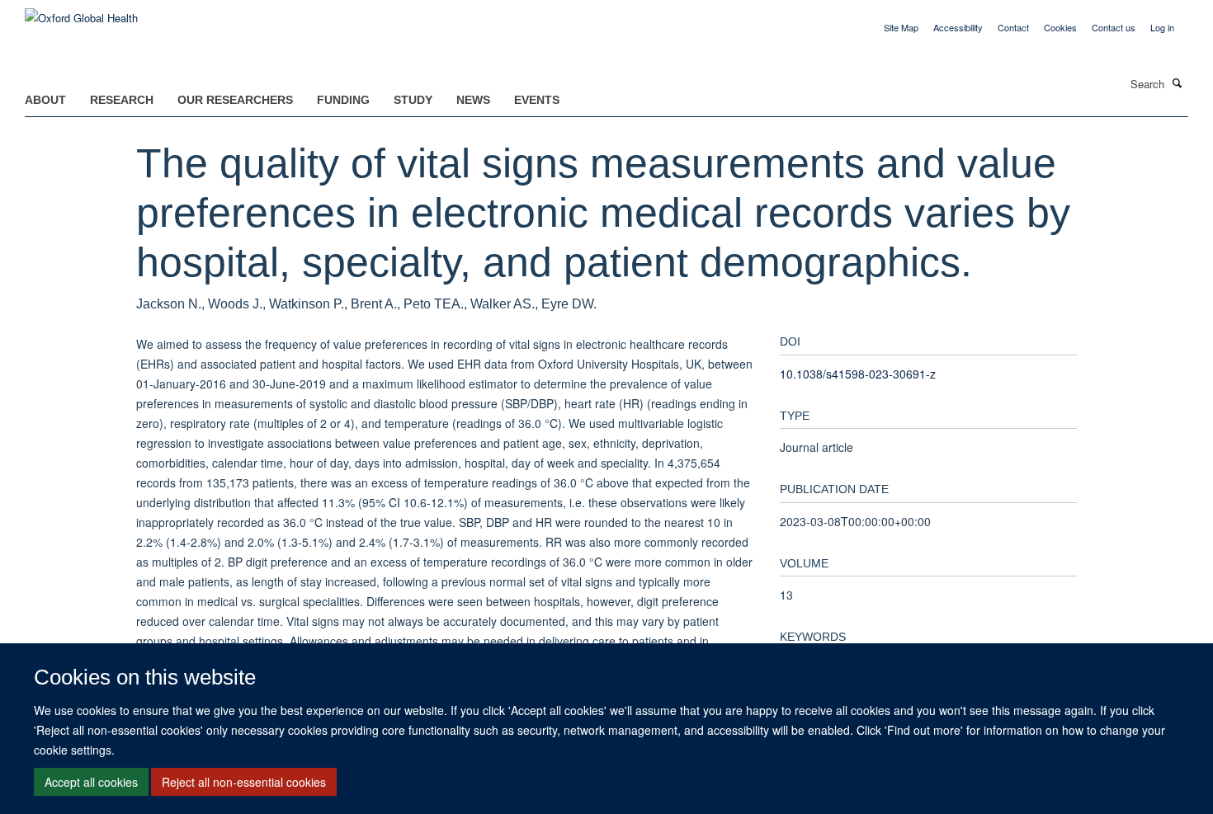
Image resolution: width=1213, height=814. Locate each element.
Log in (1162, 27)
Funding (343, 99)
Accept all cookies (91, 782)
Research (121, 99)
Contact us (1113, 27)
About (45, 99)
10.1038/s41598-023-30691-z (858, 373)
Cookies (1060, 27)
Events (536, 99)
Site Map (901, 27)
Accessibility (958, 27)
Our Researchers (235, 99)
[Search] (1177, 82)
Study (413, 99)
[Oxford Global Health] (81, 12)
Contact (1013, 27)
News (473, 99)
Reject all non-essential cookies (244, 782)
